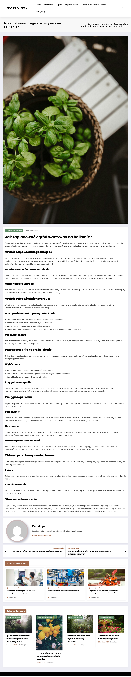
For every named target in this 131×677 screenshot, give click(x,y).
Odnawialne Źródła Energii (93, 4)
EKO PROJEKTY (17, 8)
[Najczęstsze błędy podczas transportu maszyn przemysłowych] (65, 577)
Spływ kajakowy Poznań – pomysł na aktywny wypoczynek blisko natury (104, 591)
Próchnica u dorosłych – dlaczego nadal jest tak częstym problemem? (21, 591)
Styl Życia (40, 11)
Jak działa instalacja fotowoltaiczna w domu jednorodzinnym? (90, 552)
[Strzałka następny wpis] (125, 551)
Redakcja (38, 526)
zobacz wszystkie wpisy (41, 536)
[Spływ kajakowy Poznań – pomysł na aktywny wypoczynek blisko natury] (106, 577)
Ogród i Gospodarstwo (67, 4)
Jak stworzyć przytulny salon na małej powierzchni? (38, 551)
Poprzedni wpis (58, 548)
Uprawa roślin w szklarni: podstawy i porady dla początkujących (18, 638)
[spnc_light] (122, 8)
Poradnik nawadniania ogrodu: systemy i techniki (78, 638)
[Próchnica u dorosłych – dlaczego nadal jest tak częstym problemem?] (24, 577)
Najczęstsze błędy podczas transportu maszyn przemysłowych (63, 591)
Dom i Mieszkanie (44, 4)
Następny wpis (73, 548)
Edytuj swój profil (70, 531)
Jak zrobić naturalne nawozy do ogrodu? (108, 637)
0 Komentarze (33, 231)
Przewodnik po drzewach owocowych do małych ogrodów (48, 656)
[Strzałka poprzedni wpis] (5, 551)
